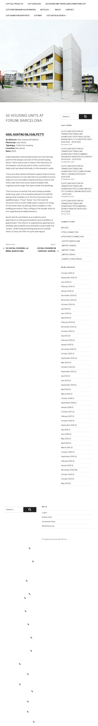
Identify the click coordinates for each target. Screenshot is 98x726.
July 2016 (64, 430)
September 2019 (67, 385)
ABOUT (58, 10)
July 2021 (64, 376)
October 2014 (66, 474)
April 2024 (65, 318)
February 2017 (66, 416)
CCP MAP (38, 15)
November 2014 (67, 470)
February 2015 (66, 461)
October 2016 (66, 421)
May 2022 (65, 363)
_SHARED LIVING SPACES (71, 259)
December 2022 (67, 349)
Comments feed (48, 521)
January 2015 (66, 465)
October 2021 (66, 367)
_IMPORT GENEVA (68, 246)
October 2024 (66, 304)
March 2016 (65, 447)
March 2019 (65, 394)
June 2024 (65, 313)
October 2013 (66, 479)
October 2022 (66, 354)
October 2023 (66, 331)
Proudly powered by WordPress (54, 539)
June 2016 (65, 434)
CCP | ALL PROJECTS (14, 4)
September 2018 (67, 403)
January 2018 (66, 407)
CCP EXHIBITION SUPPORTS (17, 15)
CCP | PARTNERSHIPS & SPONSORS (21, 10)
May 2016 (65, 439)
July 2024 (64, 309)
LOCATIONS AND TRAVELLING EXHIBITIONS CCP (65, 4)
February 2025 (67, 286)
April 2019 (65, 389)
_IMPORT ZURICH (68, 254)
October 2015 (66, 452)
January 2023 (66, 345)
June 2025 (65, 282)
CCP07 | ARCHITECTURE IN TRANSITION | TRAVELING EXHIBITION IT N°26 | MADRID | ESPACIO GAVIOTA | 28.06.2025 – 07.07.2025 (74, 206)
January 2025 (66, 291)
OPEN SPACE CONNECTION (72, 237)
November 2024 (67, 300)
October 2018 (66, 398)
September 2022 (68, 358)
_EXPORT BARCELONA (70, 241)
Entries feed (47, 517)
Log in (44, 513)
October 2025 (66, 273)
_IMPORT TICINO (68, 250)
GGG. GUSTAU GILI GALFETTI (25, 134)
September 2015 (67, 456)
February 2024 (67, 322)
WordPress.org (48, 526)
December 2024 (67, 295)
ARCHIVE (65, 228)
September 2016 (67, 425)
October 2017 (66, 412)
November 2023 (67, 327)
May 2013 (65, 483)
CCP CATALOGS (34, 4)
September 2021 (67, 371)
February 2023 (66, 340)
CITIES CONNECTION (69, 232)
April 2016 (65, 443)
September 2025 (68, 278)
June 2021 (65, 380)
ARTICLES (44, 10)
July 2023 (64, 336)
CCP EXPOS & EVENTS (55, 15)
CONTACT (70, 10)
